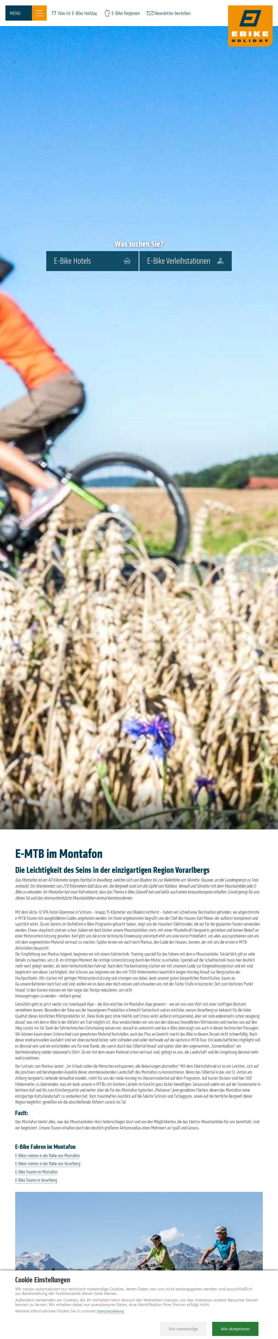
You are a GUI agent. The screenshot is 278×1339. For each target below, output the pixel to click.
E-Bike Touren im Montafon (36, 1172)
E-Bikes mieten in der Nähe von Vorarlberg (47, 1164)
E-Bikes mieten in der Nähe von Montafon (47, 1156)
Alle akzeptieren (235, 1328)
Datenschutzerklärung (110, 1311)
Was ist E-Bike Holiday (77, 13)
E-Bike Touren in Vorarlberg (36, 1180)
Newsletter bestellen (172, 13)
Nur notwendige (183, 1328)
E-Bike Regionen (126, 13)
